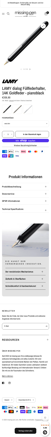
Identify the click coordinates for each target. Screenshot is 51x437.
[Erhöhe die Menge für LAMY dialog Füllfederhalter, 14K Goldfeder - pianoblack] (12, 134)
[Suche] (8, 14)
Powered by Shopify (41, 420)
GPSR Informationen (11, 200)
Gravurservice (8, 193)
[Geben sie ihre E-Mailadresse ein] (46, 326)
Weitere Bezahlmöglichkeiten (25, 145)
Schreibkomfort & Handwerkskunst (20, 285)
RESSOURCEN (10, 340)
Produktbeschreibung (11, 186)
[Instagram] (11, 383)
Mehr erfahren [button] (7, 376)
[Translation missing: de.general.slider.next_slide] (30, 69)
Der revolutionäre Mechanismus (19, 271)
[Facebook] (5, 383)
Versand (11, 101)
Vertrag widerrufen (25, 431)
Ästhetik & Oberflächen (15, 278)
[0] (45, 13)
